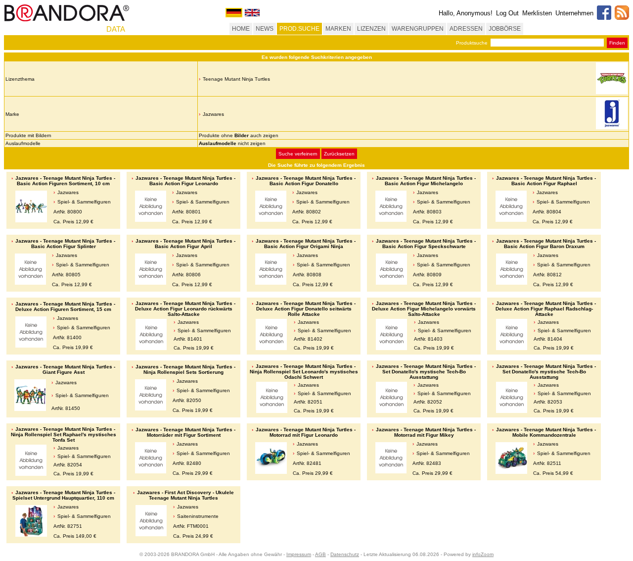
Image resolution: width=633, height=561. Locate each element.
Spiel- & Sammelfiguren (84, 201)
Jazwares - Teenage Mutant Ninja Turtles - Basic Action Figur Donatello (306, 180)
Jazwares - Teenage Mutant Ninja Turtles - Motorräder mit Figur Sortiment (185, 432)
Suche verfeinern (297, 153)
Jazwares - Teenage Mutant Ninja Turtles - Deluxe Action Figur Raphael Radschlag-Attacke (546, 309)
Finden (617, 43)
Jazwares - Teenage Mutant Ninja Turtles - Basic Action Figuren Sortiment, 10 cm (65, 180)
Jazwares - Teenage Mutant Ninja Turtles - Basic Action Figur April (185, 243)
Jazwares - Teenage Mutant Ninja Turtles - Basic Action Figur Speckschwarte (426, 243)
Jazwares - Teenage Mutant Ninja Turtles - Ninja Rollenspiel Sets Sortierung (185, 369)
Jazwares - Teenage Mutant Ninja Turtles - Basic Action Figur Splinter (65, 243)
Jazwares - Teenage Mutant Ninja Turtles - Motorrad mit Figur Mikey (426, 432)
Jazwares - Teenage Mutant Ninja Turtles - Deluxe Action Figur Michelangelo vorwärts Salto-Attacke (424, 309)
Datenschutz (344, 554)
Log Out (507, 13)
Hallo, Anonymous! (466, 13)
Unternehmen (574, 13)
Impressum (298, 554)
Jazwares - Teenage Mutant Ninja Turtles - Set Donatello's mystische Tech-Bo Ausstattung (426, 371)
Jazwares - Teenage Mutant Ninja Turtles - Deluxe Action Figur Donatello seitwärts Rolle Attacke (306, 309)
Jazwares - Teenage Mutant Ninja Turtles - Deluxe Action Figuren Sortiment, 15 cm (65, 306)
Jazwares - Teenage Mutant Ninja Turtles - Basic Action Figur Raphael (546, 180)
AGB (320, 554)
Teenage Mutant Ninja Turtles (236, 79)
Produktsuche (472, 43)
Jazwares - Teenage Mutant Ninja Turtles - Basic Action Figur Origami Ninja (306, 243)
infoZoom (483, 554)
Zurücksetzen (339, 153)
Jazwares (213, 114)
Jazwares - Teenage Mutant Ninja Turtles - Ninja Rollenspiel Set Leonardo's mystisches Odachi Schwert (304, 371)
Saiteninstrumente (198, 516)
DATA (115, 29)
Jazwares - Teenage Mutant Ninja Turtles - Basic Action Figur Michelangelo (426, 180)
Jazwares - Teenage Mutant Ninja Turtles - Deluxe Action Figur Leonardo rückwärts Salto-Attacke (185, 309)
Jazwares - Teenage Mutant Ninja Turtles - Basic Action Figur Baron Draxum (546, 243)
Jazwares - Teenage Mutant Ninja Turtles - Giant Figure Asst (65, 369)
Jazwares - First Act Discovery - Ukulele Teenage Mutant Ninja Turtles (185, 495)
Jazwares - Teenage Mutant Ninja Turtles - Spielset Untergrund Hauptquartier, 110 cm (63, 495)
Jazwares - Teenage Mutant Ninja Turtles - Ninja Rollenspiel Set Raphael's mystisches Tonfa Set (63, 434)
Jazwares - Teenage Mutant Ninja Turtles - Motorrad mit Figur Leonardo (306, 432)
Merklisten (537, 13)
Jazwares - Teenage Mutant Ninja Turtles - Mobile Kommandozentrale (546, 432)
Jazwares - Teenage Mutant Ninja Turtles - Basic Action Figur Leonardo (185, 180)
